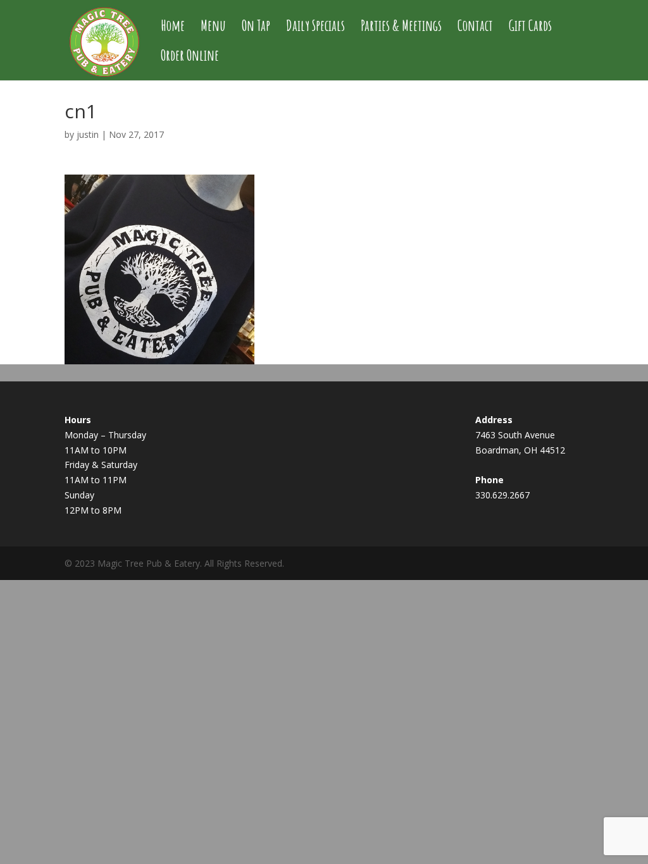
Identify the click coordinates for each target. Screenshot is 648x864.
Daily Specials (315, 28)
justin (88, 134)
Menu (213, 28)
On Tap (256, 28)
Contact (475, 28)
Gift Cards (530, 28)
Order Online (190, 58)
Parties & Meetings (401, 28)
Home (173, 28)
